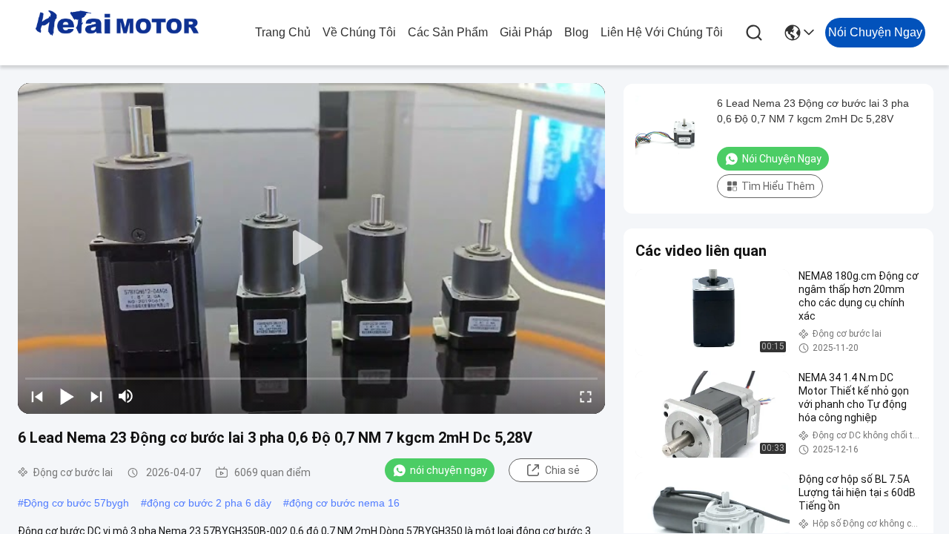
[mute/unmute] (126, 396)
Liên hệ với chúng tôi (662, 32)
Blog (576, 32)
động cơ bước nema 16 (344, 503)
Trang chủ (283, 32)
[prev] (37, 396)
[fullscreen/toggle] (586, 396)
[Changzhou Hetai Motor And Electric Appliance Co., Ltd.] (117, 32)
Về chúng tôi (359, 32)
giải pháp (526, 32)
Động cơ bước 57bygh (76, 503)
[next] (96, 396)
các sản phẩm (448, 32)
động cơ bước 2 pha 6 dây (209, 503)
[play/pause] (67, 396)
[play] (311, 248)
